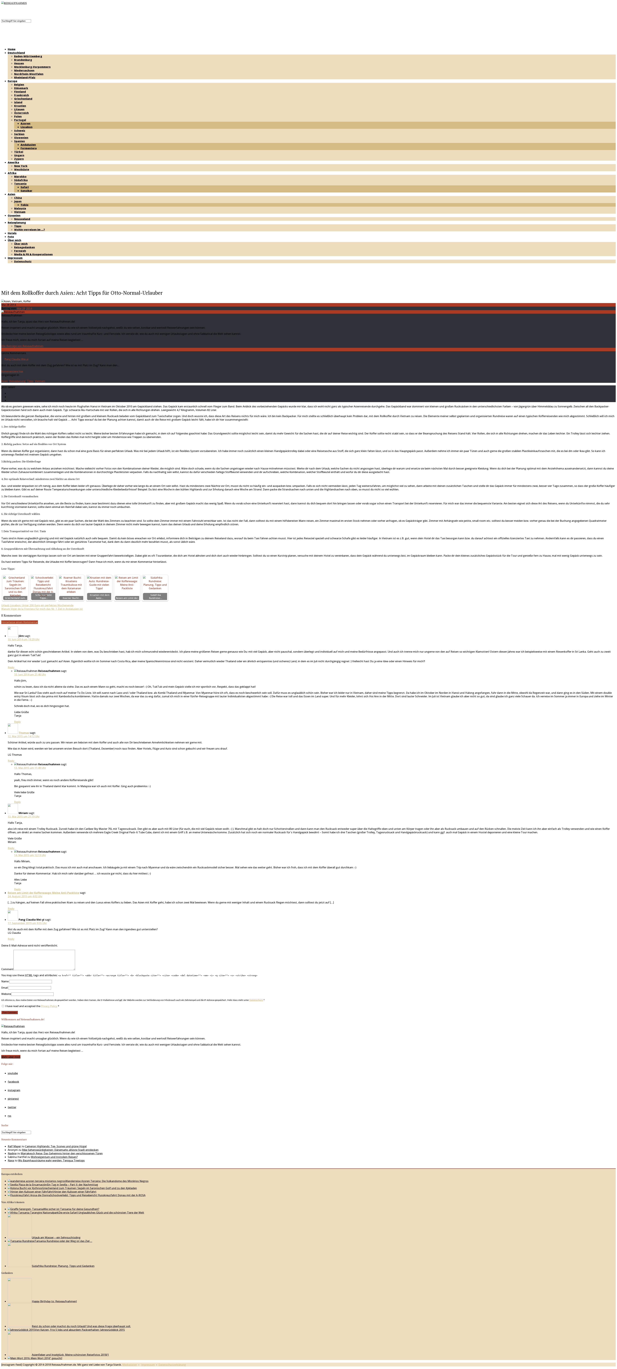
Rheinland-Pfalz (24, 77)
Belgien (19, 84)
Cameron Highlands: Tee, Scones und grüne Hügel (56, 1146)
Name (5, 981)
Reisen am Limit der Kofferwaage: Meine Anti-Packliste (43, 893)
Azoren (25, 123)
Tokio (24, 205)
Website (6, 994)
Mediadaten (129, 1364)
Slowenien (21, 137)
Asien (11, 194)
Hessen (19, 63)
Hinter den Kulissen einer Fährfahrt (74, 1191)
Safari (25, 187)
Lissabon (26, 127)
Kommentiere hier (12, 371)
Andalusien (28, 144)
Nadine (12, 1153)
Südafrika (21, 180)
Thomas (24, 733)
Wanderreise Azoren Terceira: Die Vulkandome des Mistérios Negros (106, 1181)
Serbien (19, 134)
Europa (12, 81)
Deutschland (16, 53)
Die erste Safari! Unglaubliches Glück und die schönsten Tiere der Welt (101, 1212)
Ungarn (19, 155)
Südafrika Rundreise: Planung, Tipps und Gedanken (63, 1266)
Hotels (12, 233)
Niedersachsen (24, 70)
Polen (18, 116)
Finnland (20, 91)
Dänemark (21, 88)
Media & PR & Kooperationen (33, 254)
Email (4, 987)
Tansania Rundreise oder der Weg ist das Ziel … (63, 1241)
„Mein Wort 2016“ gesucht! (46, 1358)
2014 (29, 308)
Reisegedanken (24, 247)
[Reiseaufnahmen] (14, 3)
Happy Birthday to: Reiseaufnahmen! (54, 1301)
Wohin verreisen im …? (29, 229)
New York (20, 166)
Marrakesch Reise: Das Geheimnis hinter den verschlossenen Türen (62, 1153)
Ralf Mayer (14, 1146)
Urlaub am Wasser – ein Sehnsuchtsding (56, 1237)
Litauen (19, 109)
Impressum (15, 258)
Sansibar (26, 190)
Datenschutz (22, 261)
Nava (11, 1160)
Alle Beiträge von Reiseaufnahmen (22, 346)
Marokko (20, 176)
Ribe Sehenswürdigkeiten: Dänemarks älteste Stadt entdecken (60, 1150)
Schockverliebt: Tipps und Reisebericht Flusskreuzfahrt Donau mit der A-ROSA (97, 1195)
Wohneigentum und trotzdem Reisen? (54, 1157)
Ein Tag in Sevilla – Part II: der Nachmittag (72, 1184)
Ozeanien (14, 215)
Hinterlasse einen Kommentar (19, 622)
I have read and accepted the (32, 1006)
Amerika (13, 162)
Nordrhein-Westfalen (28, 74)
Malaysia (20, 208)
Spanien (19, 141)
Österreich (21, 113)
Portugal (20, 120)
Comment (7, 969)
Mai (19, 308)
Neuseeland (22, 219)
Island (18, 102)
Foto (11, 236)
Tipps (17, 226)
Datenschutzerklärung (172, 1364)
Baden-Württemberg (28, 56)
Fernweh (20, 251)
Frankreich (21, 95)
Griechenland (23, 98)
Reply (11, 667)
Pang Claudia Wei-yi (16, 359)
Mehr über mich (10, 1057)
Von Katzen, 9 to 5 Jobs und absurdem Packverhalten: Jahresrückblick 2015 (80, 1330)
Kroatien (20, 106)
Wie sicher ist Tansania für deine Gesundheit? (71, 1209)
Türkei (18, 152)
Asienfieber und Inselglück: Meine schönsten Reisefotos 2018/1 (70, 1354)
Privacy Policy (49, 1006)
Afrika (12, 173)
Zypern (19, 159)
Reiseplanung (17, 222)
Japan (18, 201)
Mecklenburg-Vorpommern (32, 67)
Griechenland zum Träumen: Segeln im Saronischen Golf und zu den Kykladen (89, 1188)
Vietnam (19, 212)
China (18, 198)
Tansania (20, 183)
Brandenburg (23, 60)
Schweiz (19, 130)
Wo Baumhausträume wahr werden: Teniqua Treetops (51, 1160)
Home (11, 49)
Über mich (14, 240)
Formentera (29, 148)
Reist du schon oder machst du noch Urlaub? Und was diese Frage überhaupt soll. (81, 1326)
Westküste (21, 169)
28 (23, 308)
